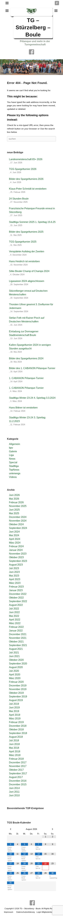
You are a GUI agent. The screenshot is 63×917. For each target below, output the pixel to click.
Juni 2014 (14, 788)
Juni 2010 (14, 795)
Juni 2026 (14, 495)
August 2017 (16, 777)
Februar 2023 (16, 586)
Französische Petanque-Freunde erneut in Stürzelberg (32, 210)
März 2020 (14, 678)
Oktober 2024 (16, 524)
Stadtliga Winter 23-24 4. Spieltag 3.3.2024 (32, 398)
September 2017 (18, 773)
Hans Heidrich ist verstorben (24, 261)
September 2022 (18, 601)
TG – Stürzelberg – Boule (33, 27)
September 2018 (18, 733)
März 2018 (14, 755)
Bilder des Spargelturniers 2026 (26, 179)
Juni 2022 (14, 612)
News (12, 458)
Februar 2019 (16, 722)
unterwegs (14, 473)
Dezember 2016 (17, 780)
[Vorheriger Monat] (10, 829)
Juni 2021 (14, 656)
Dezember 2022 (17, 594)
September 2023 (18, 561)
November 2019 (17, 689)
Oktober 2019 (16, 693)
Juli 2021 (14, 652)
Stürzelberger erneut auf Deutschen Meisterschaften (28, 293)
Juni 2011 (14, 791)
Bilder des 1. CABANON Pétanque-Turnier (32, 368)
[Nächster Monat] (52, 829)
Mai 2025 (14, 513)
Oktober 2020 (16, 660)
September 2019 (18, 696)
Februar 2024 (16, 546)
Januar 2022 (16, 630)
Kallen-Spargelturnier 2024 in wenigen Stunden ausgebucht (30, 347)
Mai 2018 (14, 748)
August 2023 (16, 564)
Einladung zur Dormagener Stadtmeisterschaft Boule (23, 333)
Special (13, 462)
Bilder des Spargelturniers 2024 (26, 358)
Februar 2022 (16, 627)
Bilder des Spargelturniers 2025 (26, 231)
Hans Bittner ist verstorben (23, 407)
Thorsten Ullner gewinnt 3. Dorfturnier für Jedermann (31, 306)
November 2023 (17, 553)
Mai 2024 (14, 535)
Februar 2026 (16, 502)
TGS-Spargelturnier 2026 (22, 169)
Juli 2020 (14, 671)
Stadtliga (14, 466)
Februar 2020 (16, 682)
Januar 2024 (16, 550)
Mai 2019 (14, 711)
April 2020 (14, 674)
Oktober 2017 (16, 769)
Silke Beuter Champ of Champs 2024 (29, 271)
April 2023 (14, 579)
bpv (11, 447)
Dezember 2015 (17, 784)
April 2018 (14, 751)
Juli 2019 (14, 704)
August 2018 (16, 737)
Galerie (13, 451)
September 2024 (18, 528)
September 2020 (18, 663)
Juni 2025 (14, 509)
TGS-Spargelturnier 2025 (22, 241)
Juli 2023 (14, 568)
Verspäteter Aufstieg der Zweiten (26, 251)
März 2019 (14, 718)
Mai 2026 (14, 498)
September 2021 (18, 645)
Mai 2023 (14, 575)
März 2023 (14, 583)
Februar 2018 (16, 759)
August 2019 (16, 700)
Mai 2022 (14, 616)
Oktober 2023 (16, 557)
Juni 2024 (14, 531)
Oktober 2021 (16, 641)
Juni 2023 (14, 572)
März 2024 (14, 542)
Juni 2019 (14, 707)
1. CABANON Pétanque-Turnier (26, 378)
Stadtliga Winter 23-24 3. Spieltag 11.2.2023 (27, 419)
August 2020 (16, 667)
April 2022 (14, 619)
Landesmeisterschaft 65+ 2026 (25, 159)
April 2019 (14, 715)
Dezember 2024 (17, 517)
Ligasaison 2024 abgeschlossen (26, 281)
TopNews (14, 469)
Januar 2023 (16, 590)
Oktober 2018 (16, 729)
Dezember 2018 (17, 726)
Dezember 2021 (17, 634)
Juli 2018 (14, 740)
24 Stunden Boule (19, 198)
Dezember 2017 (17, 762)
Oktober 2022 (16, 597)
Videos (13, 477)
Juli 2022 (14, 608)
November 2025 (17, 506)
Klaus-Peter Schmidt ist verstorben (27, 188)
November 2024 (17, 520)
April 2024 (14, 539)
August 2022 (16, 605)
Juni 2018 (14, 744)
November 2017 (17, 766)
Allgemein (14, 444)
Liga (11, 455)
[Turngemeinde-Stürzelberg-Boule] (31, 67)
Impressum (8, 912)
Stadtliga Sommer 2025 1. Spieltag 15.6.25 (32, 222)
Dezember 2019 (17, 685)
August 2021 (16, 649)
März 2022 (14, 623)
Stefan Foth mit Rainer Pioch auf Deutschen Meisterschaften (26, 320)
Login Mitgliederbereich (46, 912)
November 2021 (17, 638)
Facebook (31, 51)
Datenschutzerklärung (25, 912)
